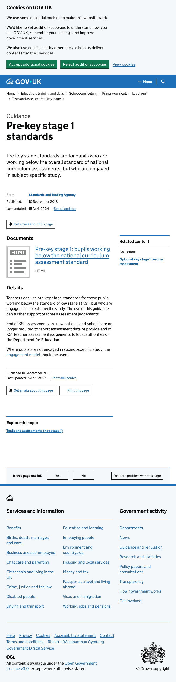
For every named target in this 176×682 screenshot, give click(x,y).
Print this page (78, 390)
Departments (131, 527)
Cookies (43, 635)
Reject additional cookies (85, 64)
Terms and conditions (25, 641)
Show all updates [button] (63, 378)
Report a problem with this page (137, 476)
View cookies (124, 64)
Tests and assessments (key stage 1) (38, 99)
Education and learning (83, 527)
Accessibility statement (75, 635)
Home (10, 93)
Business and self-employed (30, 552)
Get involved (130, 600)
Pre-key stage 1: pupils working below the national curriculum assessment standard (72, 255)
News (125, 537)
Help (10, 635)
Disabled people (20, 596)
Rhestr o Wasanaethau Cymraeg (76, 641)
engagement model (23, 354)
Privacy (25, 635)
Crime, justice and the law (29, 586)
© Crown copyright (153, 668)
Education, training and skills (42, 93)
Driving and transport (25, 606)
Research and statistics (140, 556)
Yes (61, 476)
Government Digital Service (30, 648)
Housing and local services (86, 562)
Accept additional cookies (32, 64)
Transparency (132, 581)
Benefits (13, 527)
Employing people (78, 537)
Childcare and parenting (27, 562)
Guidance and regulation (141, 547)
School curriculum (83, 93)
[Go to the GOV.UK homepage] (23, 82)
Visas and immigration (82, 596)
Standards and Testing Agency (52, 195)
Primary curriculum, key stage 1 (125, 93)
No (87, 476)
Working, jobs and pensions (87, 606)
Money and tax (76, 571)
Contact (107, 635)
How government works (140, 591)
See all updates (65, 209)
